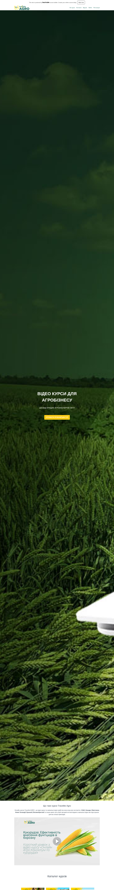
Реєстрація (96, 7)
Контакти (78, 7)
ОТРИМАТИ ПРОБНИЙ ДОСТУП (57, 417)
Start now (81, 2)
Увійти (90, 7)
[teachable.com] (45, 2)
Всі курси (72, 7)
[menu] (84, 8)
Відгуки (85, 7)
